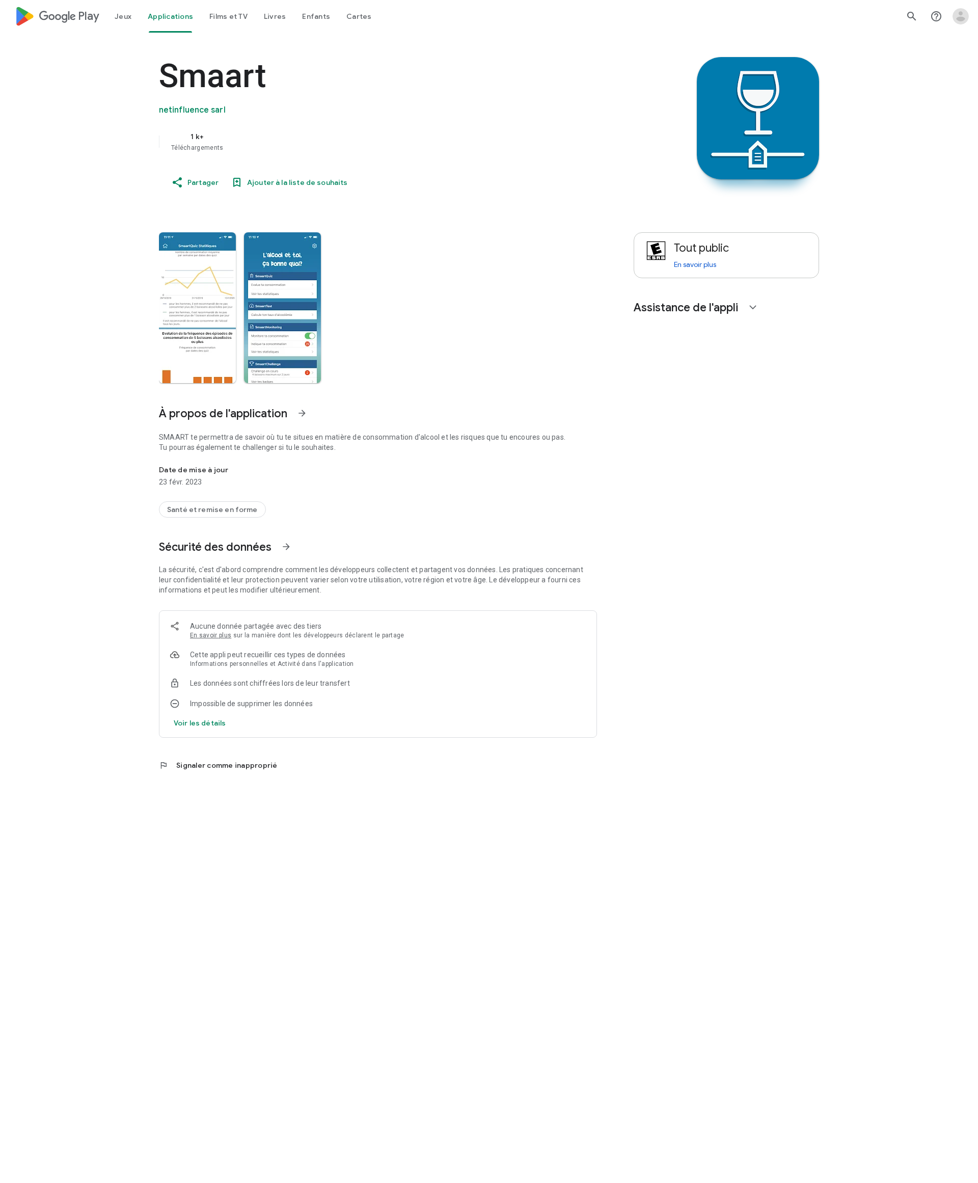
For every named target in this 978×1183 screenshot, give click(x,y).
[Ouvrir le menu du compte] (960, 16)
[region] (362, 141)
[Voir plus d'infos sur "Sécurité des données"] (286, 546)
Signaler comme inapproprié (218, 765)
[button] (197, 307)
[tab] (123, 16)
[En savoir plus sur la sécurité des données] (200, 723)
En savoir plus (210, 635)
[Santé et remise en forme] (212, 509)
